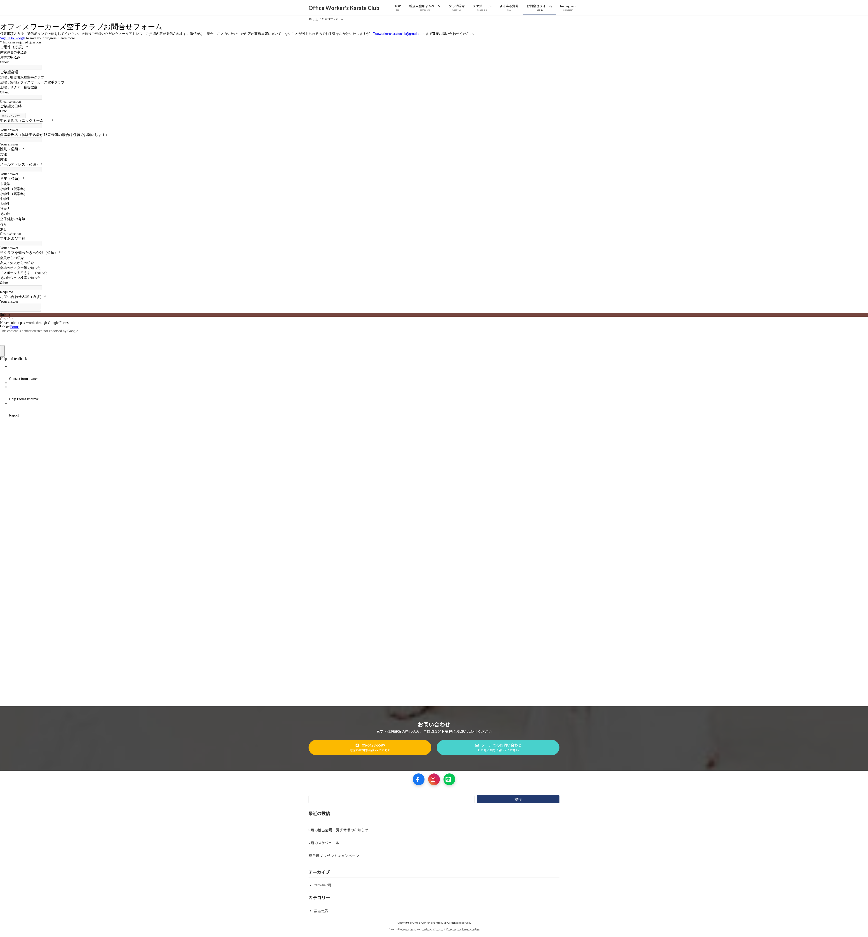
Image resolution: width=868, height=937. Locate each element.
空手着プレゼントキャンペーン (334, 856)
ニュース (321, 910)
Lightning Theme (433, 929)
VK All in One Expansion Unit (463, 929)
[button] (370, 747)
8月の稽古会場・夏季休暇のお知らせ (338, 830)
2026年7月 (322, 885)
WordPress (410, 929)
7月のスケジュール (324, 843)
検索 (518, 799)
